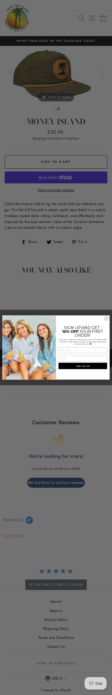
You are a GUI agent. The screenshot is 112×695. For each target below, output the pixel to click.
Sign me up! (82, 366)
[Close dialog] (106, 318)
